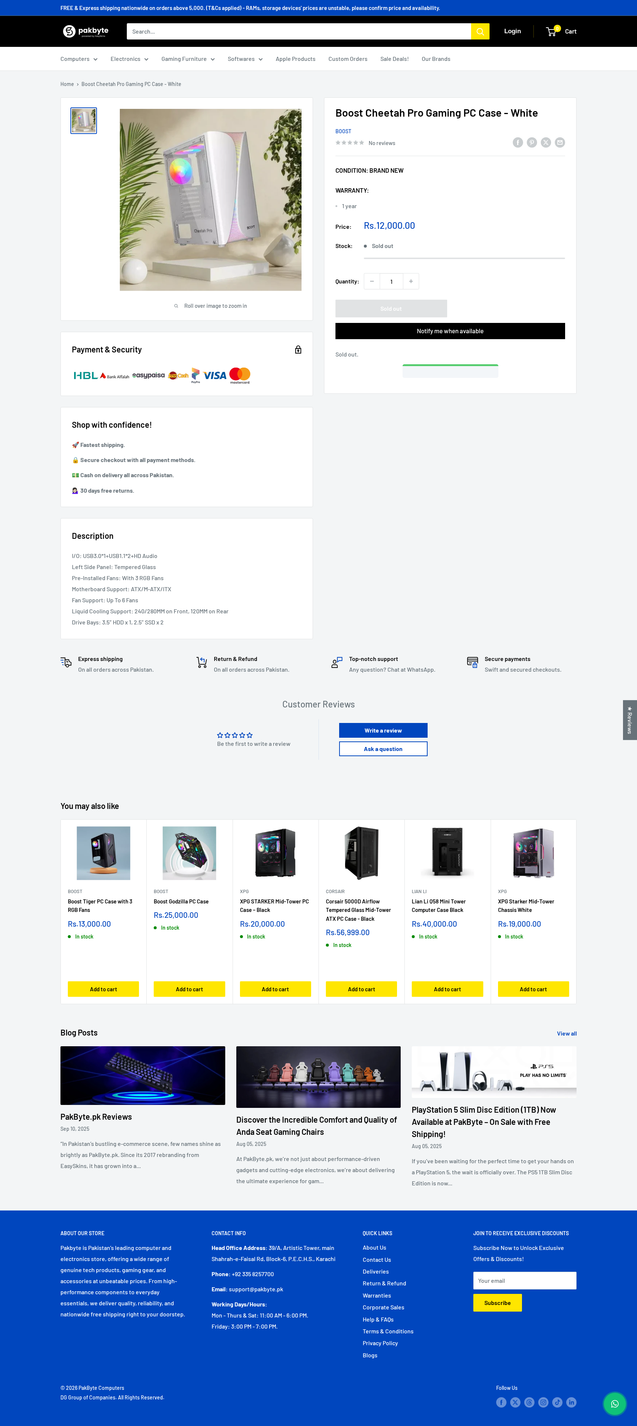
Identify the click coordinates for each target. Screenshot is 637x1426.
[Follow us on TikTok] (557, 1402)
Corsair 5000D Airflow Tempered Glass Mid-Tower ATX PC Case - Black (358, 910)
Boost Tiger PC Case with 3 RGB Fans (100, 905)
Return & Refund (384, 1282)
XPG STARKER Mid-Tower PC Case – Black (274, 905)
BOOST (343, 131)
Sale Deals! (394, 58)
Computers (75, 58)
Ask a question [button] (383, 748)
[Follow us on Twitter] (515, 1402)
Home (67, 84)
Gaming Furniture (184, 58)
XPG (244, 891)
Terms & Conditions (388, 1330)
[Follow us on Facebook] (501, 1402)
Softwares (241, 58)
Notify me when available (450, 330)
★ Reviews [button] (630, 720)
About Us (374, 1247)
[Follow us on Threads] (529, 1402)
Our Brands (436, 58)
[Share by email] (560, 142)
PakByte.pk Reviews (96, 1116)
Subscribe (497, 1302)
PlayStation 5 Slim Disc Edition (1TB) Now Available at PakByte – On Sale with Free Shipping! (484, 1122)
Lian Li (419, 891)
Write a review (383, 730)
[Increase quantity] (411, 281)
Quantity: (347, 281)
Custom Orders (348, 58)
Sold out (391, 308)
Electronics (125, 58)
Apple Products (296, 58)
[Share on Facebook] (518, 142)
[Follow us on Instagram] (543, 1402)
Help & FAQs (378, 1319)
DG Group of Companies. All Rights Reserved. (112, 1397)
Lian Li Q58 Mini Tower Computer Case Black (439, 905)
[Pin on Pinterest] (532, 142)
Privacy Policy (380, 1342)
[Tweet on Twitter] (546, 142)
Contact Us (377, 1259)
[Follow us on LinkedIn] (571, 1402)
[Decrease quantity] (372, 281)
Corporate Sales (383, 1306)
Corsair (335, 891)
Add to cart (103, 989)
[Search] (480, 31)
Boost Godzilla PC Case (181, 901)
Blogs (370, 1354)
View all (567, 1033)
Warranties (377, 1295)
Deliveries (376, 1271)
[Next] (576, 911)
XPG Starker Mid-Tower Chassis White (526, 905)
